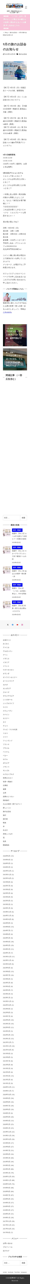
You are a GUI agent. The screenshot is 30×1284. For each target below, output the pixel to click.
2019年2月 (6, 1169)
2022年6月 (6, 1020)
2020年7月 (6, 1106)
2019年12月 (7, 1132)
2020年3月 (6, 1120)
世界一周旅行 (7, 782)
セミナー (6, 718)
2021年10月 (7, 1050)
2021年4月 (6, 1072)
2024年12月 (7, 912)
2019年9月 (6, 1143)
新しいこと (7, 808)
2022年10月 (7, 1005)
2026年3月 (6, 863)
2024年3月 (6, 945)
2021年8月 (6, 1057)
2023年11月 (7, 960)
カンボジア (7, 688)
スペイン (6, 714)
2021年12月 (7, 1042)
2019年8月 (6, 1147)
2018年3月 (6, 1210)
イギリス (6, 658)
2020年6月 (6, 1109)
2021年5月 (6, 1068)
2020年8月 (6, 1102)
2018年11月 (7, 1180)
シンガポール (7, 700)
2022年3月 (6, 1031)
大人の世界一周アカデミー (12, 804)
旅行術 (5, 819)
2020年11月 (7, 1091)
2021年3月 (6, 1076)
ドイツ (5, 737)
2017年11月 (7, 1225)
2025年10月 (7, 878)
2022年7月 (6, 1016)
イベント (6, 666)
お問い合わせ (7, 1243)
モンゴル (6, 770)
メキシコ (6, 767)
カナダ (5, 685)
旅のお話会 (23, 54)
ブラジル (6, 748)
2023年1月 (6, 997)
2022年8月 (6, 1012)
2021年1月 (6, 1083)
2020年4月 (6, 1117)
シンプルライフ (8, 703)
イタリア (6, 662)
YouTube (17, 1272)
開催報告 (6, 845)
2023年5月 (6, 983)
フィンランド (7, 741)
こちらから (7, 312)
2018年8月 (6, 1191)
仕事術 (5, 785)
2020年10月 (7, 1094)
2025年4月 (6, 897)
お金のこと (7, 640)
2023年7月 (6, 975)
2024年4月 (6, 942)
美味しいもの (7, 834)
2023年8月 (6, 971)
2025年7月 (6, 886)
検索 (23, 518)
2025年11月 (7, 874)
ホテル (5, 759)
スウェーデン (7, 711)
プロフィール (7, 1247)
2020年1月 (6, 1128)
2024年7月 (6, 930)
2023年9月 (6, 968)
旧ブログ (6, 1251)
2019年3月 (6, 1165)
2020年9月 (6, 1098)
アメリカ (6, 647)
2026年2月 (6, 867)
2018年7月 (6, 1195)
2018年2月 (6, 1214)
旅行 (4, 815)
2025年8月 (6, 882)
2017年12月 (7, 1221)
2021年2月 (6, 1079)
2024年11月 (7, 915)
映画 (4, 823)
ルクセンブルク (8, 774)
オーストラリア (8, 681)
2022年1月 (6, 1038)
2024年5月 (6, 938)
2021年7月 (6, 1061)
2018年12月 (7, 1176)
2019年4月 (6, 1161)
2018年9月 (6, 1188)
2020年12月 (7, 1087)
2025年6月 (6, 889)
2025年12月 (7, 871)
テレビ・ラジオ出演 (10, 729)
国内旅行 (6, 800)
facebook (10, 1272)
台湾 (4, 793)
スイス (5, 707)
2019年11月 (7, 1135)
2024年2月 (6, 949)
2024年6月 (6, 934)
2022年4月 (6, 1027)
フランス (6, 744)
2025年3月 (6, 901)
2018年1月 (6, 1217)
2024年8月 (6, 927)
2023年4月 (6, 986)
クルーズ (6, 692)
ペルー (5, 755)
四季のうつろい (8, 796)
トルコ (5, 733)
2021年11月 (7, 1046)
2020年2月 (6, 1124)
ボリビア (6, 763)
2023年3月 (6, 990)
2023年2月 (6, 994)
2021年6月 (6, 1065)
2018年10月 (7, 1184)
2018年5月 (6, 1203)
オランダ (6, 673)
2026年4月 (6, 859)
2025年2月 (6, 904)
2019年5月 (6, 1158)
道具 (4, 841)
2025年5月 (6, 893)
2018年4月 (6, 1206)
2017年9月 (6, 1232)
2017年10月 (7, 1229)
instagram (24, 1272)
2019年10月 (7, 1139)
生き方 (5, 830)
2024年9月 (6, 923)
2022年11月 (7, 1001)
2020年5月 (6, 1113)
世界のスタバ (7, 778)
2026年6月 (6, 856)
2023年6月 (6, 979)
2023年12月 (7, 956)
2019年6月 (6, 1154)
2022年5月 (6, 1024)
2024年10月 (7, 919)
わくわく (6, 644)
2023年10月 (7, 964)
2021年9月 (6, 1053)
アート (5, 655)
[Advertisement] (15, 445)
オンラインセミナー (10, 677)
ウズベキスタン (8, 670)
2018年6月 (6, 1199)
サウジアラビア (8, 696)
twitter (5, 1272)
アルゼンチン (7, 651)
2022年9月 (6, 1009)
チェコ (5, 726)
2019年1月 (6, 1173)
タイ (4, 722)
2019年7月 (6, 1150)
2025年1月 (6, 908)
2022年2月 (6, 1035)
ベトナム (6, 752)
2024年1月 (6, 953)
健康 (4, 789)
